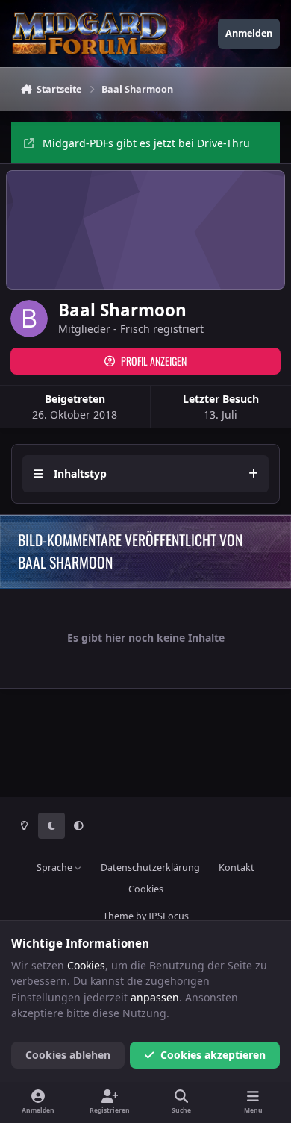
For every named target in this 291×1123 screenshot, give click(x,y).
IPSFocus (168, 916)
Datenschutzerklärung (150, 867)
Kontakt (236, 867)
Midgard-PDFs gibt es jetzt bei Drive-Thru (146, 143)
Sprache (56, 867)
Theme (118, 916)
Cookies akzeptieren (213, 1055)
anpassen (155, 997)
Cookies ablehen (67, 1055)
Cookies (145, 889)
